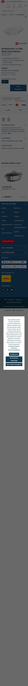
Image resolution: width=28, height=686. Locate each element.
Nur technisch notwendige (14, 359)
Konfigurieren (14, 354)
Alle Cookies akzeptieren (14, 364)
